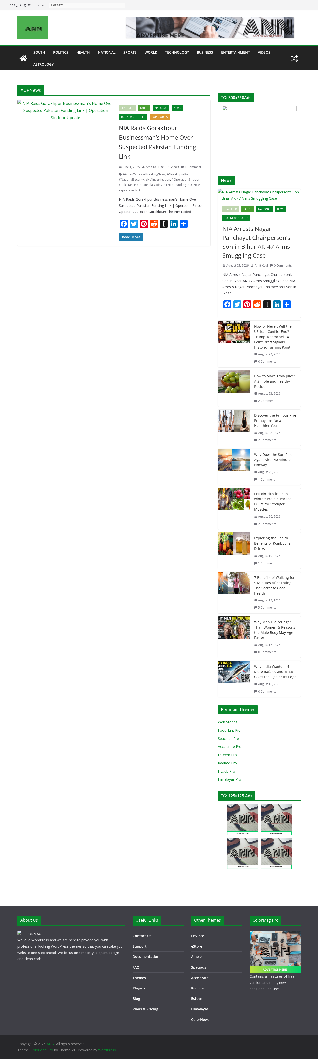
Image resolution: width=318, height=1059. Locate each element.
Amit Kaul (152, 167)
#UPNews (194, 185)
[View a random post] (295, 58)
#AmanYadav (132, 174)
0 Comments (283, 265)
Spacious (198, 967)
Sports (130, 52)
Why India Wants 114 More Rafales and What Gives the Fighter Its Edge (275, 671)
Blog (136, 998)
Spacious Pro (228, 738)
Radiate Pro (227, 763)
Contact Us (142, 935)
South (39, 52)
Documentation (146, 956)
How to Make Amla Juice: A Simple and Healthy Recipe (274, 381)
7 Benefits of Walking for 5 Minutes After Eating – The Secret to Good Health (274, 585)
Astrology (43, 64)
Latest (144, 108)
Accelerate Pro (229, 746)
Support (140, 946)
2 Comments (267, 401)
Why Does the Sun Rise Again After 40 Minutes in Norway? (275, 459)
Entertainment (235, 52)
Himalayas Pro (229, 779)
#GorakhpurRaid (179, 174)
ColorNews (200, 1019)
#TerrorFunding (175, 185)
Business (205, 52)
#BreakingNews (154, 174)
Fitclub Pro (226, 771)
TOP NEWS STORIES (133, 117)
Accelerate (200, 977)
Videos (264, 52)
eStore (196, 946)
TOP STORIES (160, 117)
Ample (196, 956)
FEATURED (127, 108)
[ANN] (23, 58)
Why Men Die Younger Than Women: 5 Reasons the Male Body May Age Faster (274, 630)
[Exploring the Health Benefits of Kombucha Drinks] (234, 550)
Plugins (139, 988)
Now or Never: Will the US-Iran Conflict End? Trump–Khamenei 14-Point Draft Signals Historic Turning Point (273, 337)
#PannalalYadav (151, 185)
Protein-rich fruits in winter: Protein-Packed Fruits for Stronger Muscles (273, 501)
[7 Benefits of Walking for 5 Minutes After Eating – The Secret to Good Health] (234, 592)
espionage (126, 190)
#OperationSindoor (185, 179)
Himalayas (200, 1009)
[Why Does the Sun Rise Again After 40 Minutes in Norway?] (234, 467)
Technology (177, 52)
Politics (60, 52)
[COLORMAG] (29, 933)
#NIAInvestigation (157, 179)
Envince (197, 935)
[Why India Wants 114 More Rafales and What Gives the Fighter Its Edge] (234, 679)
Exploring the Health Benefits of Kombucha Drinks (272, 543)
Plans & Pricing (145, 1009)
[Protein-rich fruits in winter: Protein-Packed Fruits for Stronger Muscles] (234, 509)
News (177, 108)
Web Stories (227, 722)
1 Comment (193, 167)
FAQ (136, 967)
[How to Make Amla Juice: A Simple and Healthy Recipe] (234, 388)
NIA (137, 190)
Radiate (197, 988)
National (107, 52)
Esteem (197, 998)
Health (83, 52)
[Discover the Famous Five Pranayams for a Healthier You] (234, 428)
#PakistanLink (128, 185)
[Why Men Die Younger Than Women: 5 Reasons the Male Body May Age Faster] (234, 637)
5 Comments (267, 607)
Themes (139, 977)
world (151, 52)
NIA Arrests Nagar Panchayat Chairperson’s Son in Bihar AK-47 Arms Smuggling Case (256, 241)
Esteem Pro (227, 754)
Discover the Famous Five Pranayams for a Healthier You (275, 420)
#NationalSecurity (131, 179)
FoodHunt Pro (229, 730)
